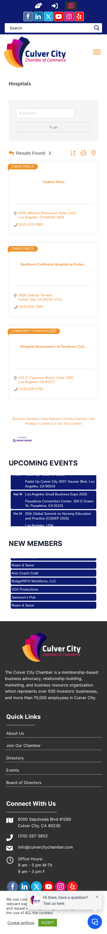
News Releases (51, 419)
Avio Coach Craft (24, 569)
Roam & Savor (22, 561)
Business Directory (25, 419)
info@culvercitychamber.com (45, 847)
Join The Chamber (69, 423)
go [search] (55, 127)
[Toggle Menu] (97, 52)
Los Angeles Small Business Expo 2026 (56, 490)
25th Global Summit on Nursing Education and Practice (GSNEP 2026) (58, 512)
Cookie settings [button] (21, 923)
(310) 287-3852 (33, 835)
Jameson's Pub (23, 593)
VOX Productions (24, 585)
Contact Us (46, 423)
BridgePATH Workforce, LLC (33, 577)
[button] (38, 5)
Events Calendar (75, 419)
